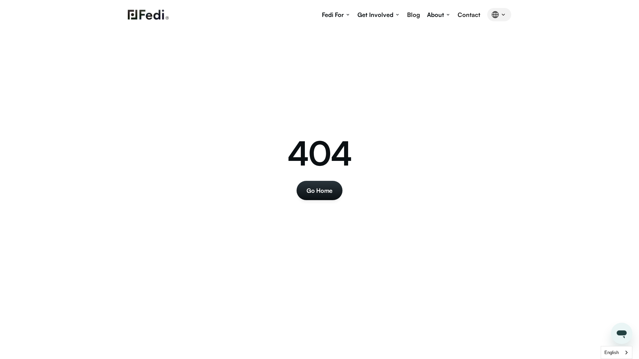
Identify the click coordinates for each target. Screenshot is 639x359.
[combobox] (616, 352)
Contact (469, 14)
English (611, 352)
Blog (413, 14)
